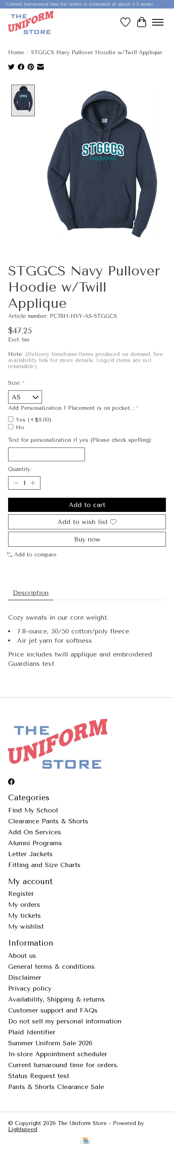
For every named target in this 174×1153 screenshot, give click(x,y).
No (20, 427)
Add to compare (35, 555)
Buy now (87, 539)
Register (21, 893)
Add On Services (34, 832)
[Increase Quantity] (33, 482)
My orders (24, 904)
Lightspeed (22, 1129)
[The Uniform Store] (30, 22)
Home (16, 52)
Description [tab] (31, 593)
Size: (16, 383)
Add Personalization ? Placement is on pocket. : (73, 408)
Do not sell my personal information (64, 1021)
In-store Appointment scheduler (57, 1054)
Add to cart (87, 505)
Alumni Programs (35, 843)
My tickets (24, 915)
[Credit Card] (86, 1141)
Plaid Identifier (31, 1032)
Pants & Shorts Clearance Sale (56, 1087)
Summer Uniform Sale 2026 (50, 1043)
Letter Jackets (30, 854)
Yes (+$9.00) (33, 420)
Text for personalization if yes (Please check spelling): (80, 440)
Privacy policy (29, 988)
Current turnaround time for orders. (63, 1065)
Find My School (33, 810)
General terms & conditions (51, 966)
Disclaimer (24, 977)
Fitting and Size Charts (44, 865)
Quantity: (20, 469)
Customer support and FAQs (53, 1010)
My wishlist (26, 926)
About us (22, 955)
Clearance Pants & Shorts (48, 821)
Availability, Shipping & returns (56, 999)
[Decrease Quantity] (16, 482)
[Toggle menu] (158, 22)
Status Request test (38, 1076)
